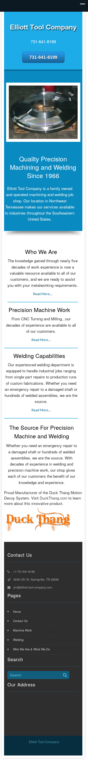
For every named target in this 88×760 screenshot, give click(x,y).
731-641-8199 (43, 57)
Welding (18, 640)
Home (17, 611)
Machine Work (22, 630)
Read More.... (42, 294)
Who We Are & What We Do (31, 649)
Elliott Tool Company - (45, 741)
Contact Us (20, 621)
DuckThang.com (53, 498)
